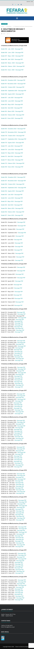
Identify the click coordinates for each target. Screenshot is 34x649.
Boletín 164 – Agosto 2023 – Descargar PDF (12, 191)
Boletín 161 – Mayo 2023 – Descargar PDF (12, 201)
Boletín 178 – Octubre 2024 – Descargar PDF (12, 135)
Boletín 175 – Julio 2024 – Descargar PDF (12, 146)
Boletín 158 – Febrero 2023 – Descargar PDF (12, 212)
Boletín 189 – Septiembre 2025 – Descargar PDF (13, 90)
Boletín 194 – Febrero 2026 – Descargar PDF (13, 66)
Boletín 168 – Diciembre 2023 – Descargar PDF (13, 177)
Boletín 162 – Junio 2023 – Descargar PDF (12, 198)
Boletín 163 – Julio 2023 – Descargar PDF (11, 194)
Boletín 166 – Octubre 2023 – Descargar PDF (12, 184)
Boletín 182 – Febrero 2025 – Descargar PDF (12, 115)
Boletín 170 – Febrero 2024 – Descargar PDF (12, 163)
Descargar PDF (21, 222)
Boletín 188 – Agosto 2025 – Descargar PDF (12, 94)
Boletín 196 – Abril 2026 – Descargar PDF (12, 59)
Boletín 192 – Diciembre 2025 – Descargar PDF (13, 80)
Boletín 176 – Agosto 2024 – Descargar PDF (12, 142)
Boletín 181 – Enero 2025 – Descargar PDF (12, 118)
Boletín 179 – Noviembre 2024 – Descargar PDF (13, 132)
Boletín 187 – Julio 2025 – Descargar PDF (12, 97)
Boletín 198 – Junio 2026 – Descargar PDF (12, 52)
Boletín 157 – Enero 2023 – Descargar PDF (12, 215)
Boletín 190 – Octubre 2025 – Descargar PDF (12, 87)
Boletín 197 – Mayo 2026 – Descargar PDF (12, 56)
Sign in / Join (30, 1)
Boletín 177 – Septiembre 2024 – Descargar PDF (13, 139)
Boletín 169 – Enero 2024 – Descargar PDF (12, 167)
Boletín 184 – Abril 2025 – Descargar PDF (11, 108)
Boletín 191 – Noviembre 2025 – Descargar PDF (13, 83)
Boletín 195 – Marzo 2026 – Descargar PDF (12, 63)
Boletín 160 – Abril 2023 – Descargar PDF (11, 205)
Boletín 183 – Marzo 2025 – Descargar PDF (12, 111)
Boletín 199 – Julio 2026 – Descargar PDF (12, 49)
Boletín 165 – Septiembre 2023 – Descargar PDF (13, 187)
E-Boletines (4, 23)
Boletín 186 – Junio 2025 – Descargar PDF (12, 101)
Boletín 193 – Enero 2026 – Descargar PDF (12, 70)
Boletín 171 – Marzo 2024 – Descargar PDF (12, 160)
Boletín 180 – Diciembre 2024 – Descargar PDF (13, 128)
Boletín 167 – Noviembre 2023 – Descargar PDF (13, 180)
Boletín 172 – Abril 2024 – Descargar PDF (11, 156)
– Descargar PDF (18, 387)
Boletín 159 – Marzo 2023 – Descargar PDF (12, 208)
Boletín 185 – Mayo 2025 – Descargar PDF (12, 104)
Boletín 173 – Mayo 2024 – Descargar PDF (12, 153)
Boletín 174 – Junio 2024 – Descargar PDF (12, 149)
